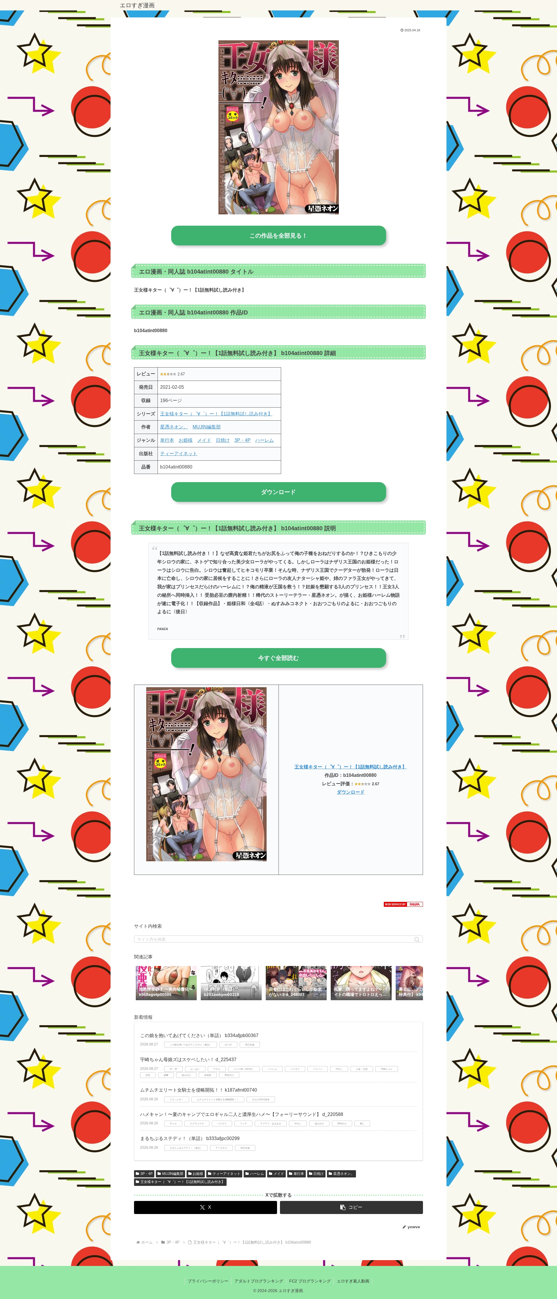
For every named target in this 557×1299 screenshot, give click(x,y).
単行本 (167, 440)
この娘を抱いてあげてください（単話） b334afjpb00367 (199, 1035)
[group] (166, 984)
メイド (204, 440)
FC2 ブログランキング (310, 1281)
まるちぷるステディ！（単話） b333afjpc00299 (190, 1138)
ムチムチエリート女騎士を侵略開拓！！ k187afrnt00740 (198, 1090)
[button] (417, 939)
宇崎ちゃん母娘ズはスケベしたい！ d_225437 (188, 1059)
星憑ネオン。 (174, 426)
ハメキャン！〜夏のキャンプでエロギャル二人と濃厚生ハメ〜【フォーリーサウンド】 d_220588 (241, 1114)
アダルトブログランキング (258, 1281)
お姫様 (186, 440)
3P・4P (242, 440)
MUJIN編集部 (207, 426)
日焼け (223, 440)
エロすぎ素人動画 (353, 1281)
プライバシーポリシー (208, 1281)
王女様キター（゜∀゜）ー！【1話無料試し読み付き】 (216, 413)
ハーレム (264, 440)
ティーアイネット (178, 453)
